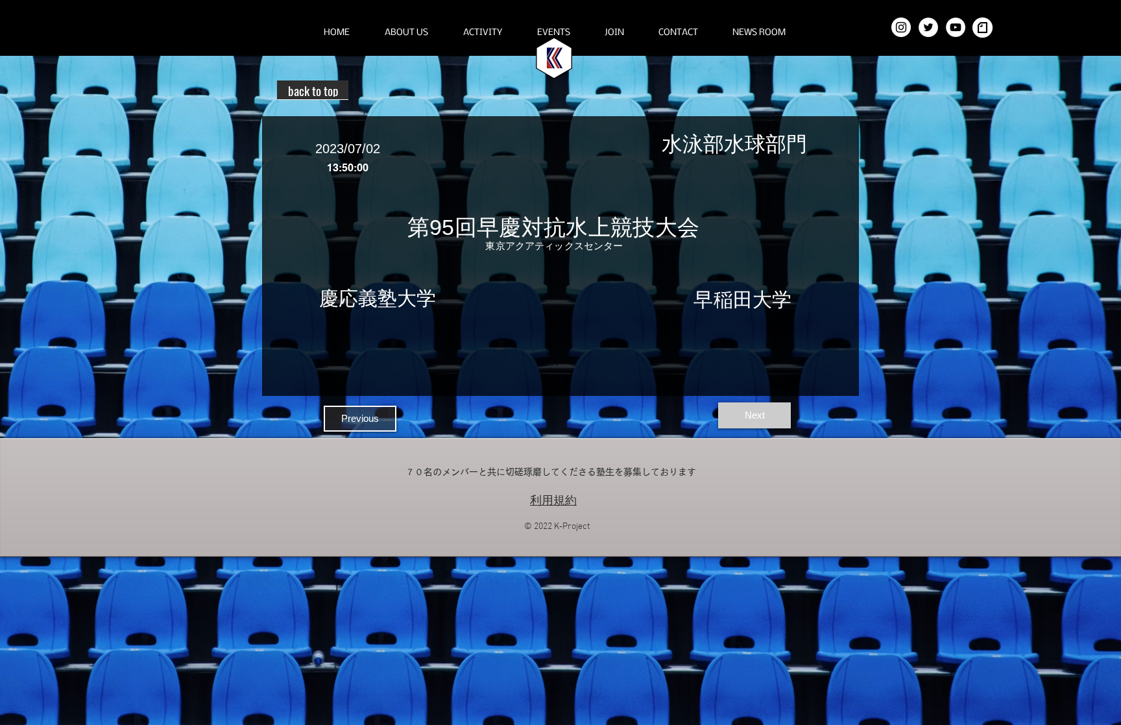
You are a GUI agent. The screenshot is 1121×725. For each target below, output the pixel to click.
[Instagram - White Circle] (901, 27)
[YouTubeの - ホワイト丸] (955, 27)
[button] (406, 33)
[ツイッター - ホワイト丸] (928, 27)
